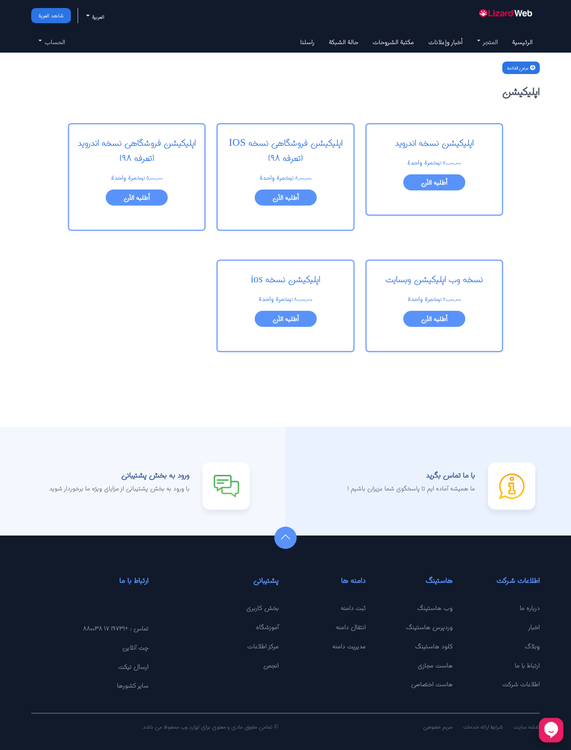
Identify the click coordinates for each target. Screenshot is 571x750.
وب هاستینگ (435, 607)
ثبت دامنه (353, 607)
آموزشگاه (267, 627)
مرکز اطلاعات (263, 646)
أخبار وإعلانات (445, 41)
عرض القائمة (518, 68)
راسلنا (307, 41)
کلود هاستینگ (434, 646)
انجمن (271, 665)
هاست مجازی (435, 665)
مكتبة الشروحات (393, 41)
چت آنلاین (135, 647)
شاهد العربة (51, 15)
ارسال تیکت (133, 666)
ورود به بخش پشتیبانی (155, 475)
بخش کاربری (262, 607)
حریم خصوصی (438, 726)
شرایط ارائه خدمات (483, 726)
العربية (97, 16)
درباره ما (530, 607)
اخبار (534, 627)
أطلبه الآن (434, 182)
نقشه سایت (526, 726)
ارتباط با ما (527, 665)
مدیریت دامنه (349, 646)
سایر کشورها (133, 685)
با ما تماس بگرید (450, 475)
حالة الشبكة (343, 41)
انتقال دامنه (351, 627)
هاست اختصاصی (432, 684)
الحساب (54, 41)
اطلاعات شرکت (521, 684)
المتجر (489, 41)
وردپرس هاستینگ (429, 627)
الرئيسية (522, 41)
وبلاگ (532, 646)
